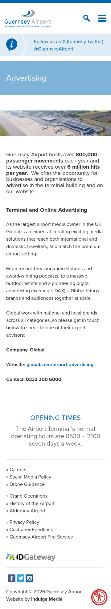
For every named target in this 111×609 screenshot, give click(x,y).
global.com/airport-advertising (60, 364)
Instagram (29, 578)
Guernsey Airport (64, 591)
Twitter (20, 578)
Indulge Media (47, 599)
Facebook (11, 578)
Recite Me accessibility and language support (99, 597)
